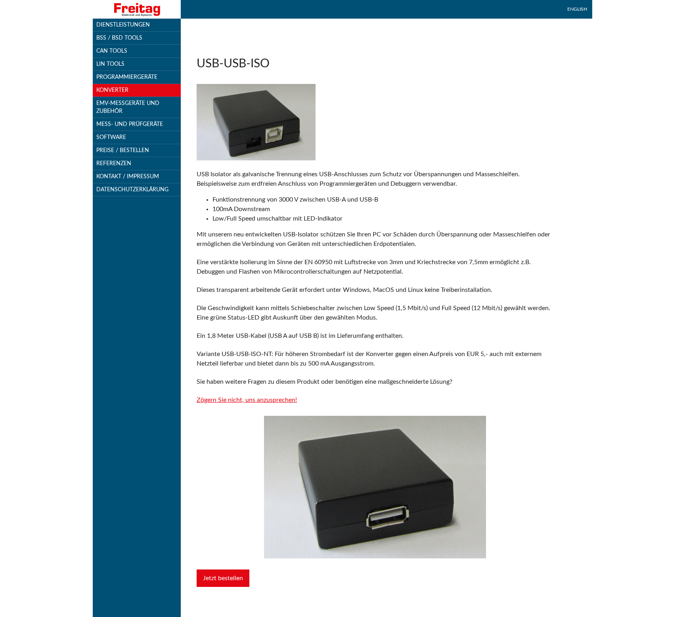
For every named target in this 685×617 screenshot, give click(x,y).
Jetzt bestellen (223, 578)
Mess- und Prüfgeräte (129, 124)
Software (111, 137)
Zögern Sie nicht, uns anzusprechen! (247, 400)
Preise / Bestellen (122, 150)
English (577, 9)
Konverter (112, 90)
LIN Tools (110, 64)
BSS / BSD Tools (119, 38)
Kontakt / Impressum (127, 176)
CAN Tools (111, 51)
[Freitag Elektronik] (137, 9)
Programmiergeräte (126, 77)
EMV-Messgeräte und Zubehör (127, 107)
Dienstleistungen (123, 25)
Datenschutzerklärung (132, 189)
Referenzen (113, 163)
